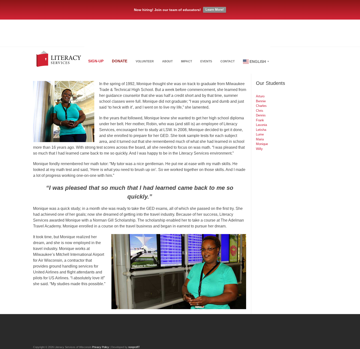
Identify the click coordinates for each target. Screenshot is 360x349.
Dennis (261, 115)
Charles (261, 106)
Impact (186, 61)
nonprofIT (134, 347)
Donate (119, 61)
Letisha (261, 130)
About (167, 61)
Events (206, 61)
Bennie (261, 101)
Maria (260, 139)
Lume (260, 134)
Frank (260, 120)
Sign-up (96, 61)
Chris (259, 111)
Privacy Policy (100, 347)
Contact (227, 61)
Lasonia (261, 125)
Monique (262, 144)
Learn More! (214, 9)
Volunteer (145, 61)
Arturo (260, 96)
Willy (259, 149)
